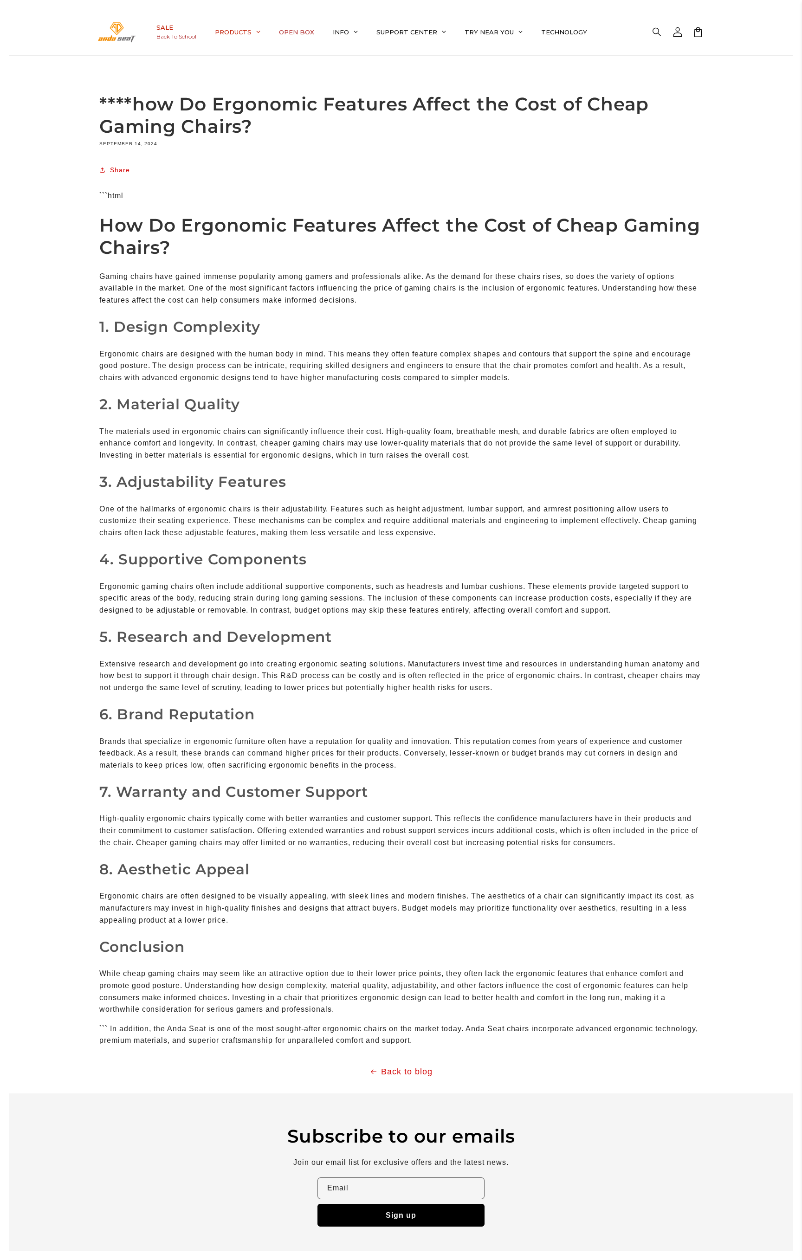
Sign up (401, 1215)
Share (120, 170)
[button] (657, 32)
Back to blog (407, 1071)
